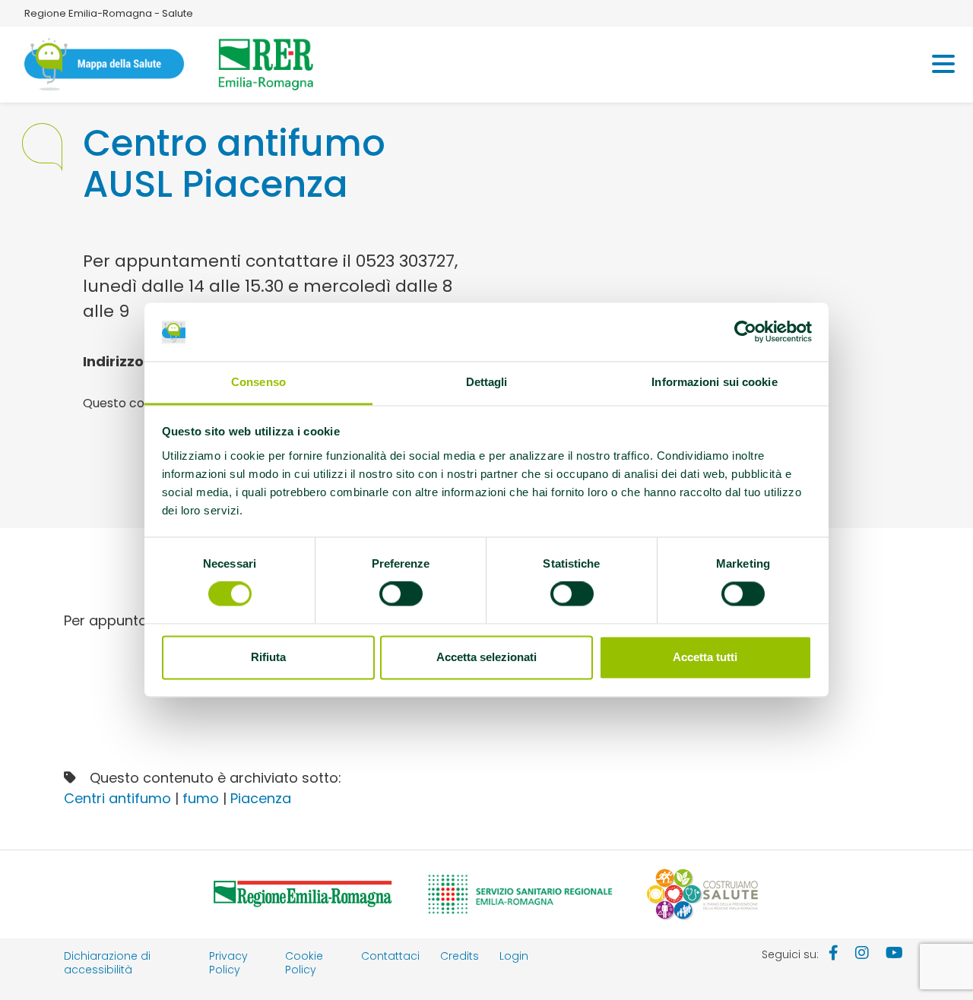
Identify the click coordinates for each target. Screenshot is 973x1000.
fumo (200, 798)
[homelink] (104, 64)
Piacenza (260, 798)
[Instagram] (862, 954)
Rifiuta (268, 656)
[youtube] (894, 954)
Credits (459, 956)
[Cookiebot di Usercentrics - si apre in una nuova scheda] (745, 332)
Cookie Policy (304, 962)
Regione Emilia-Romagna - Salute (108, 13)
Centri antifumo (117, 798)
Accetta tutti (705, 656)
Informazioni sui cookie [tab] (714, 381)
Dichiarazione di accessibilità (107, 962)
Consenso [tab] (258, 381)
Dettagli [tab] (487, 381)
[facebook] (833, 954)
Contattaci (390, 956)
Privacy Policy (228, 962)
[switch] (401, 594)
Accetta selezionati (486, 656)
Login (513, 956)
